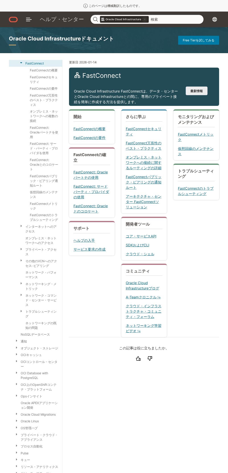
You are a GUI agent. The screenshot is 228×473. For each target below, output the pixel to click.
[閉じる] (21, 62)
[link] (124, 19)
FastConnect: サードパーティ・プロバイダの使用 (91, 191)
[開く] (21, 225)
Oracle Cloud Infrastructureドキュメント (61, 38)
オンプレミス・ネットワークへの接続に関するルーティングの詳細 (143, 162)
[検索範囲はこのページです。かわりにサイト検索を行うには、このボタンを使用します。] (144, 19)
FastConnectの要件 (89, 137)
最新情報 (196, 91)
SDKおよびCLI (137, 245)
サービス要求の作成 (89, 249)
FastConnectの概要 (89, 129)
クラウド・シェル (140, 254)
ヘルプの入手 (84, 240)
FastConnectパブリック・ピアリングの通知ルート (143, 182)
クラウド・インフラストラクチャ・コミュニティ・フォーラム (143, 311)
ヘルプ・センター (62, 19)
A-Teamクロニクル (141, 297)
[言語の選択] (214, 19)
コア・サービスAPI (141, 236)
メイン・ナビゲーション (28, 19)
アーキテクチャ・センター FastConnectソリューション (143, 201)
